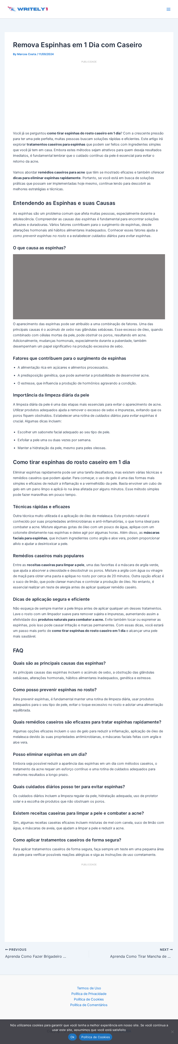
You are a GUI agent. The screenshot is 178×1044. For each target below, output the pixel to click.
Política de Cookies (89, 999)
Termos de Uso (89, 988)
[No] (172, 1031)
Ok (72, 1037)
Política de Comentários (89, 1005)
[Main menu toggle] (168, 9)
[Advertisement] (89, 96)
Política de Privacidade (88, 994)
